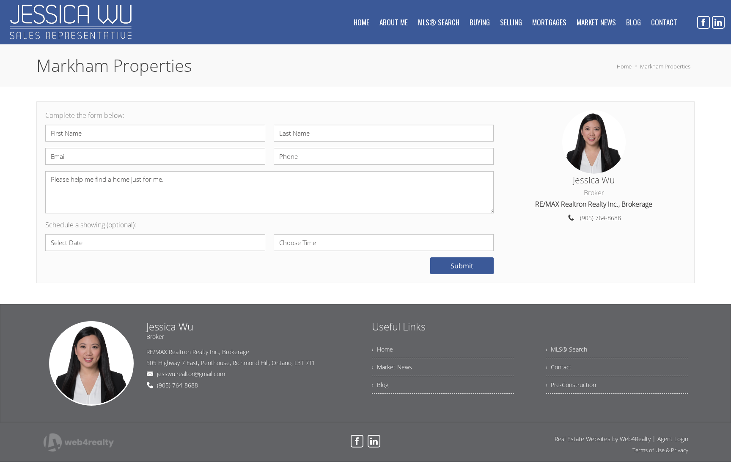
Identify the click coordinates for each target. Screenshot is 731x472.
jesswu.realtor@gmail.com (191, 374)
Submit (462, 265)
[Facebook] (703, 22)
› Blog (380, 385)
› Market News (392, 367)
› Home (382, 349)
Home (624, 66)
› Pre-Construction (571, 385)
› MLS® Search (566, 349)
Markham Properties (665, 66)
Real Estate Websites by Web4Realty (603, 439)
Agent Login (672, 439)
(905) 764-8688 (600, 218)
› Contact (559, 367)
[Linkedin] (718, 22)
